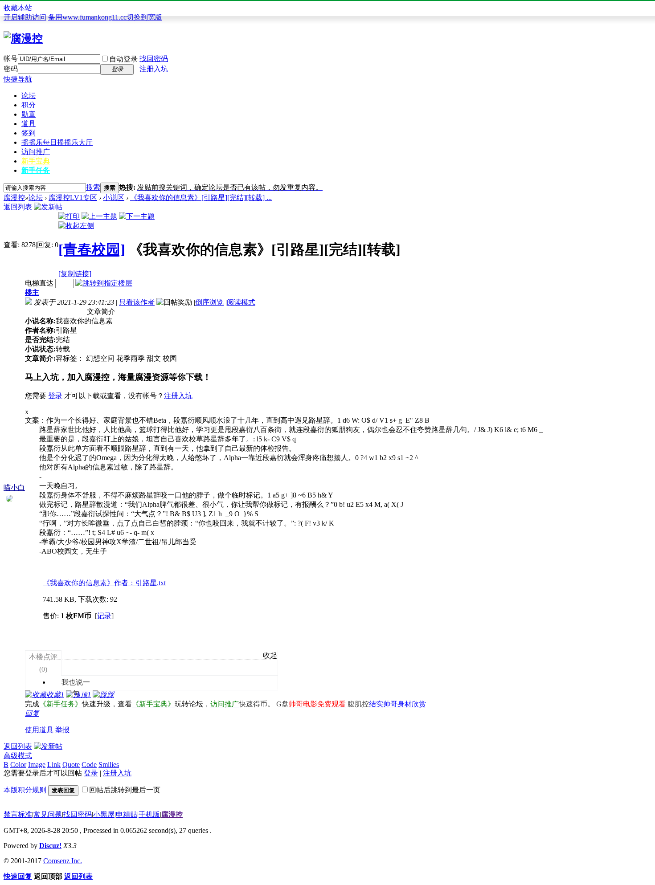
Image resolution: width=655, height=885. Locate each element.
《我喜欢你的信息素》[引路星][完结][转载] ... (201, 197)
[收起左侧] (76, 225)
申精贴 (126, 814)
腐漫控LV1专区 (73, 197)
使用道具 (39, 730)
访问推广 (35, 151)
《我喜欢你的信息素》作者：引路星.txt (104, 583)
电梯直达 (39, 283)
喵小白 (14, 487)
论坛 (28, 95)
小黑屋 (104, 814)
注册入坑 (153, 69)
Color (18, 764)
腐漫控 (14, 197)
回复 (32, 713)
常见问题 (47, 814)
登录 (55, 396)
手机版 (149, 814)
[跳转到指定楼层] (103, 283)
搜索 (93, 187)
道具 (28, 123)
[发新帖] (48, 207)
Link (54, 764)
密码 (11, 69)
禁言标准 (18, 814)
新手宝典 (35, 161)
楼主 (32, 292)
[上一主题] (99, 216)
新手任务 (35, 170)
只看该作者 (137, 302)
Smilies (108, 764)
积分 (28, 105)
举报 (62, 730)
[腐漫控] (23, 38)
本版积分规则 (25, 790)
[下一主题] (137, 216)
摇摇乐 (57, 142)
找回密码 (153, 58)
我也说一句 (71, 670)
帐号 (11, 58)
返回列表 (18, 207)
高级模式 (18, 755)
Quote (71, 764)
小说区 (113, 197)
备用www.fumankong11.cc (87, 17)
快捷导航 (18, 79)
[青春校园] (91, 249)
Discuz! (50, 845)
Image (36, 764)
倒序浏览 (209, 302)
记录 (104, 616)
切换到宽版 (144, 17)
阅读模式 (241, 302)
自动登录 (123, 59)
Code (89, 764)
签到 (28, 133)
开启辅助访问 (25, 17)
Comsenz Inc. (62, 861)
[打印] (69, 216)
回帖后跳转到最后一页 (124, 790)
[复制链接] (74, 273)
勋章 (28, 114)
